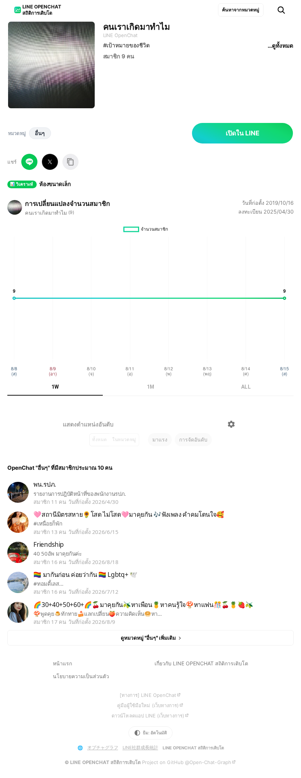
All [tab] (246, 387)
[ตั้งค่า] (231, 424)
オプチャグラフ (102, 747)
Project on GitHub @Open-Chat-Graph (186, 762)
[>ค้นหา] (281, 10)
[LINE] (29, 162)
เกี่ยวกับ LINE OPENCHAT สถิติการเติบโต (201, 663)
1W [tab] (55, 387)
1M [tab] (151, 387)
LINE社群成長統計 (140, 747)
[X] (50, 162)
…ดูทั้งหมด (280, 45)
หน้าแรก (62, 663)
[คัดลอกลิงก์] (70, 162)
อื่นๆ (40, 133)
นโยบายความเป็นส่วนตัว (81, 676)
